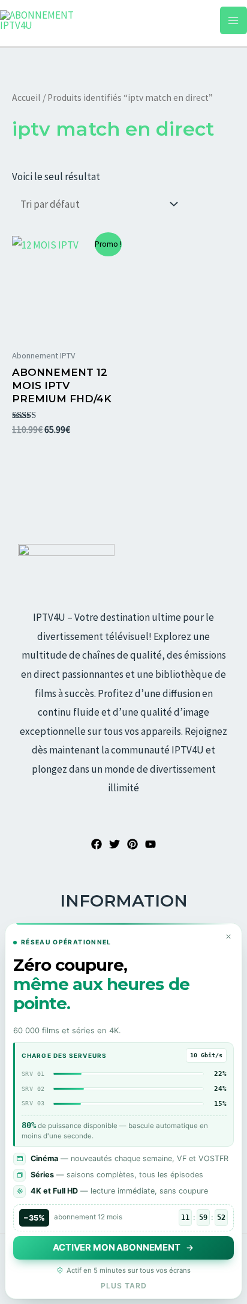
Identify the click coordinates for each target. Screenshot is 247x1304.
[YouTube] (150, 844)
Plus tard (124, 1285)
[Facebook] (96, 844)
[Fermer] (228, 936)
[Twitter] (114, 844)
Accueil (26, 97)
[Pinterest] (132, 844)
